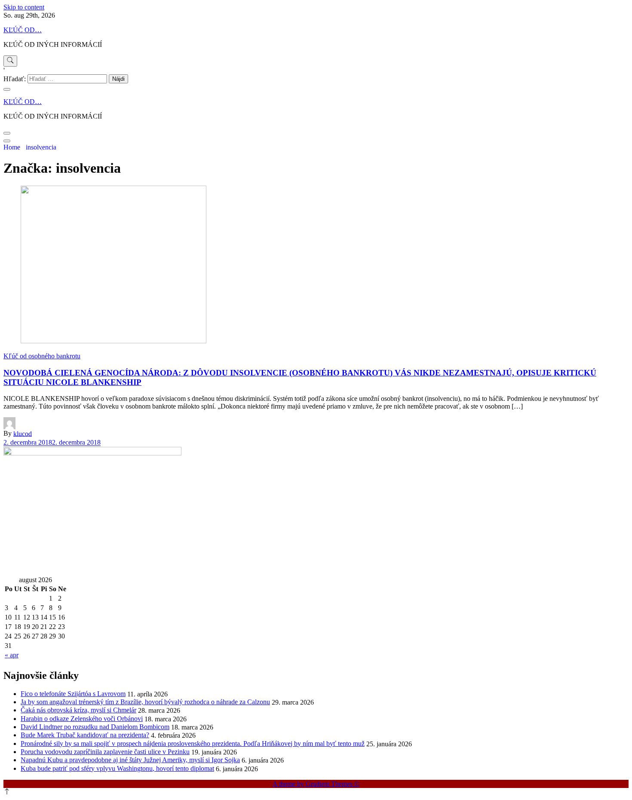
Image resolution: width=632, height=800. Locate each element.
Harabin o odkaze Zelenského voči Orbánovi (82, 718)
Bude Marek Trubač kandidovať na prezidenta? (85, 735)
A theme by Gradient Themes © (316, 784)
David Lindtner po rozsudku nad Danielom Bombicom (95, 726)
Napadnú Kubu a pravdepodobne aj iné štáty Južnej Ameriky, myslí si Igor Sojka (130, 759)
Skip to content (23, 7)
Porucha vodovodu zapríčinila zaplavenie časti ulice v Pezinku (105, 751)
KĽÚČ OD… (22, 30)
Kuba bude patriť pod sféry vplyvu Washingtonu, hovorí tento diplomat (117, 768)
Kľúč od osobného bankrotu (41, 356)
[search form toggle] (10, 61)
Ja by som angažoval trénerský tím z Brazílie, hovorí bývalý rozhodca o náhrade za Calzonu (145, 701)
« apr (11, 655)
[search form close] (6, 89)
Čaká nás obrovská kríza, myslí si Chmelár (78, 710)
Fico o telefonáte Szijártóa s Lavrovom (73, 693)
